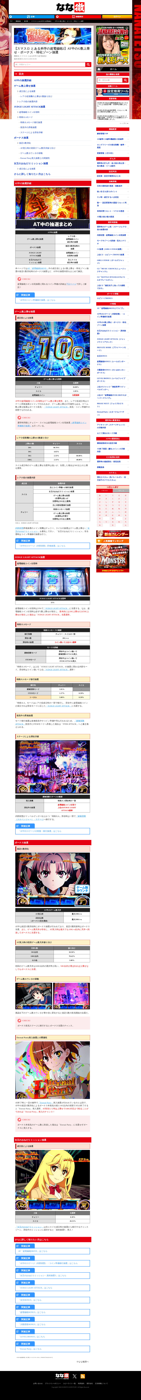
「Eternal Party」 (45, 1103)
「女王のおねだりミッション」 (29, 1227)
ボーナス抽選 (21, 137)
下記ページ (71, 284)
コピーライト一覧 (69, 1383)
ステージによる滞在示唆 (31, 132)
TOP (11, 21)
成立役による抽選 (27, 91)
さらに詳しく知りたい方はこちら (32, 174)
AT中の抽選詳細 (22, 80)
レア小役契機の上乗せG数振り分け (36, 96)
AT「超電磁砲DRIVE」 (37, 268)
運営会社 (90, 1383)
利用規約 (81, 1383)
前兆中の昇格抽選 (28, 127)
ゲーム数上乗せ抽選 (25, 86)
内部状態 (19, 528)
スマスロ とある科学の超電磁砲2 (41, 21)
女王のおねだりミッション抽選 (31, 163)
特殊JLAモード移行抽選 (31, 122)
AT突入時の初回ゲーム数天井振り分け (37, 148)
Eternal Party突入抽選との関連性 (35, 158)
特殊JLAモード (26, 117)
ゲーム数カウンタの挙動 (31, 153)
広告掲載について (101, 1383)
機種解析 (18, 21)
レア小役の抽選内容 (28, 101)
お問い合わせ (38, 1383)
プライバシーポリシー (53, 1383)
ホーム (113, 69)
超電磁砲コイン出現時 (29, 112)
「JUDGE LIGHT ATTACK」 (57, 407)
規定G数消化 (25, 143)
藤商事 (26, 21)
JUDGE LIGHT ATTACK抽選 (29, 106)
